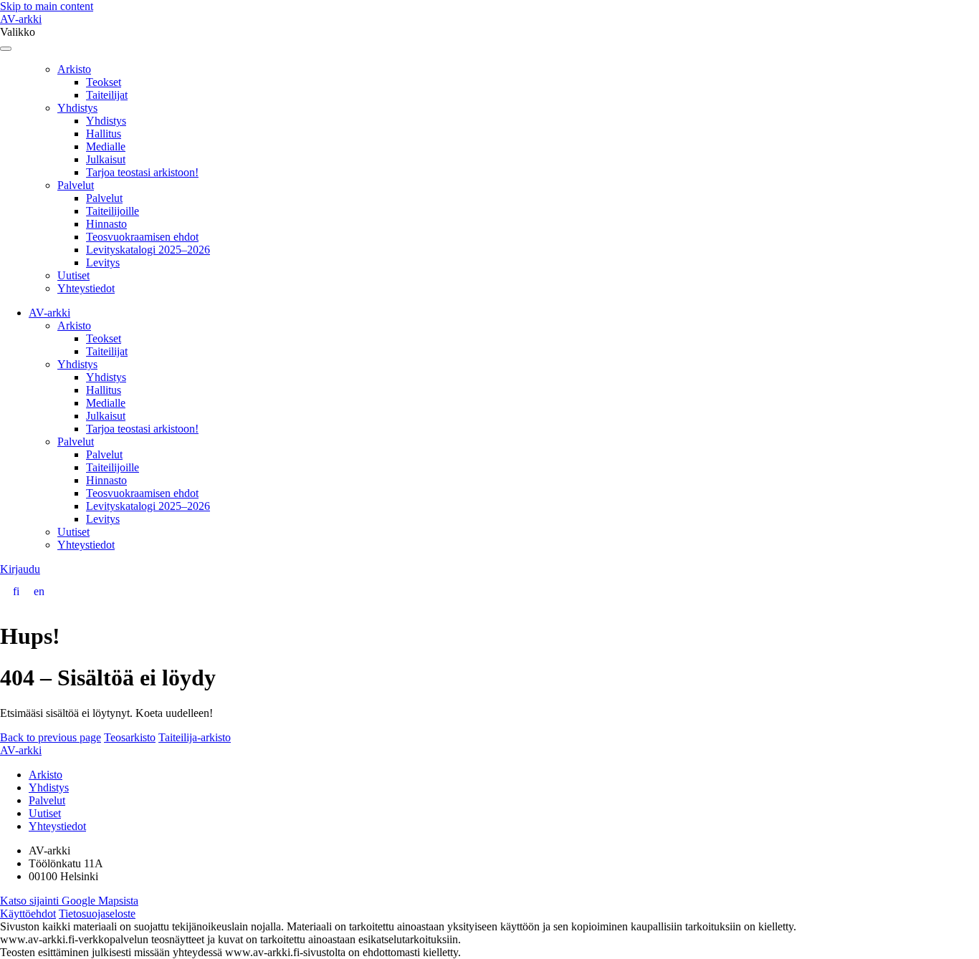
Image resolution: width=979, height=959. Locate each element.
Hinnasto (106, 224)
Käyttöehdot (28, 913)
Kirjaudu (20, 569)
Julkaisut (105, 159)
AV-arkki (21, 19)
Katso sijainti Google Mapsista (69, 901)
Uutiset (73, 275)
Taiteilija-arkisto (194, 737)
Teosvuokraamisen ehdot (142, 237)
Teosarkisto (130, 737)
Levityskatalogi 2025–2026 (148, 250)
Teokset (103, 82)
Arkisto (74, 69)
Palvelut (75, 185)
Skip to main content (46, 6)
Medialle (105, 146)
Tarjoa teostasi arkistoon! (142, 172)
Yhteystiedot (86, 288)
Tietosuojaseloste (97, 913)
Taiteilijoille (112, 211)
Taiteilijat (107, 95)
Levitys (103, 262)
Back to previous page (50, 737)
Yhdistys (77, 108)
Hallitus (103, 133)
